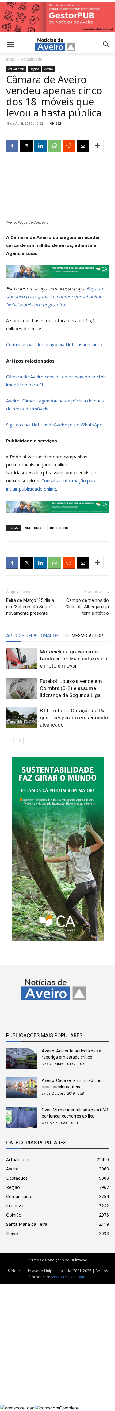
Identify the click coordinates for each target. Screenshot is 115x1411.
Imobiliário (59, 527)
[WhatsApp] (54, 146)
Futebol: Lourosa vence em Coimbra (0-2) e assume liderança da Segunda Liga (71, 688)
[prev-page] (10, 740)
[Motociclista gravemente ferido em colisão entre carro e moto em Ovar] (21, 658)
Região (34, 69)
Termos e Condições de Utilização (57, 1260)
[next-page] (20, 740)
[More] (97, 146)
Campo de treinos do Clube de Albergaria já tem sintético (87, 607)
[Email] (83, 146)
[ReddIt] (69, 146)
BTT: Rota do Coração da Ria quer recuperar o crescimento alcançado (74, 717)
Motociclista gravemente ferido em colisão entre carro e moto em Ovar (73, 659)
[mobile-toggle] (10, 44)
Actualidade (31, 59)
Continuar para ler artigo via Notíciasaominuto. (54, 344)
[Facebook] (12, 146)
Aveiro (48, 69)
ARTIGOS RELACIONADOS (32, 635)
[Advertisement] (57, 1344)
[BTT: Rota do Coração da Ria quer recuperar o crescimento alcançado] (21, 717)
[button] (106, 44)
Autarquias (34, 527)
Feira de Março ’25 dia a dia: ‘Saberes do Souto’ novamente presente (30, 607)
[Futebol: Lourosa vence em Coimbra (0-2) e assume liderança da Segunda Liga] (21, 688)
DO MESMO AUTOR (84, 635)
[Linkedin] (40, 146)
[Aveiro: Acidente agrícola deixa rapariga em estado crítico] (21, 1058)
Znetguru (79, 1277)
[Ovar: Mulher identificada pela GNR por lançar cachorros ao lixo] (21, 1117)
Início (10, 59)
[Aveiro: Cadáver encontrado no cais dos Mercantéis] (21, 1088)
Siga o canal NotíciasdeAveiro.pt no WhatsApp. (54, 424)
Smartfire (59, 1277)
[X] (26, 146)
